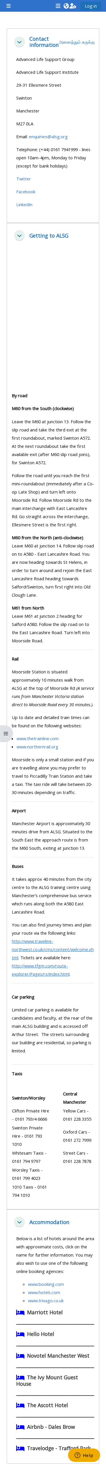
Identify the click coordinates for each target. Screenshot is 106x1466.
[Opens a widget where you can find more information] (84, 1455)
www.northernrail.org (37, 747)
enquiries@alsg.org (48, 136)
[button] (66, 6)
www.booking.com (46, 1284)
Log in (91, 6)
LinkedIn (24, 204)
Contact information (44, 42)
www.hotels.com (44, 1292)
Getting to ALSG (48, 236)
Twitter (23, 179)
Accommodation (49, 1222)
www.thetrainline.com (37, 738)
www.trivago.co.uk (46, 1300)
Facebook (25, 191)
